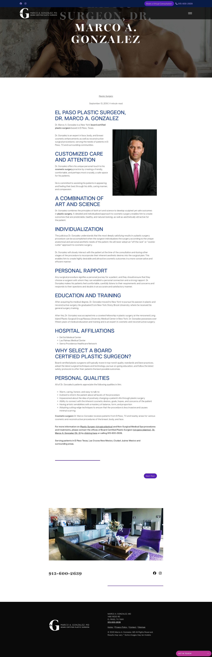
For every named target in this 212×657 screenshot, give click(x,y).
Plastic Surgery (106, 96)
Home (110, 627)
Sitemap (141, 627)
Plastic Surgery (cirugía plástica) (96, 426)
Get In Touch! (184, 653)
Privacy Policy (121, 627)
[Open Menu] (190, 13)
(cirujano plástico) (142, 429)
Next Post (150, 476)
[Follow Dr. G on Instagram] (25, 3)
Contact (133, 627)
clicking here (90, 433)
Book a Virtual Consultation (159, 3)
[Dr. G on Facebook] (20, 3)
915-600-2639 (185, 3)
